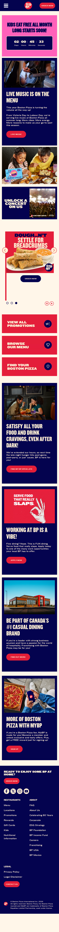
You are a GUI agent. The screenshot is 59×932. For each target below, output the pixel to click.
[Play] (52, 290)
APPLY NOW (16, 546)
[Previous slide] (5, 247)
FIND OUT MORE (18, 643)
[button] (6, 5)
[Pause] (47, 290)
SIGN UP (14, 735)
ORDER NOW (29, 278)
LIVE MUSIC (16, 134)
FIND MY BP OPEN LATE (21, 455)
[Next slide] (54, 247)
